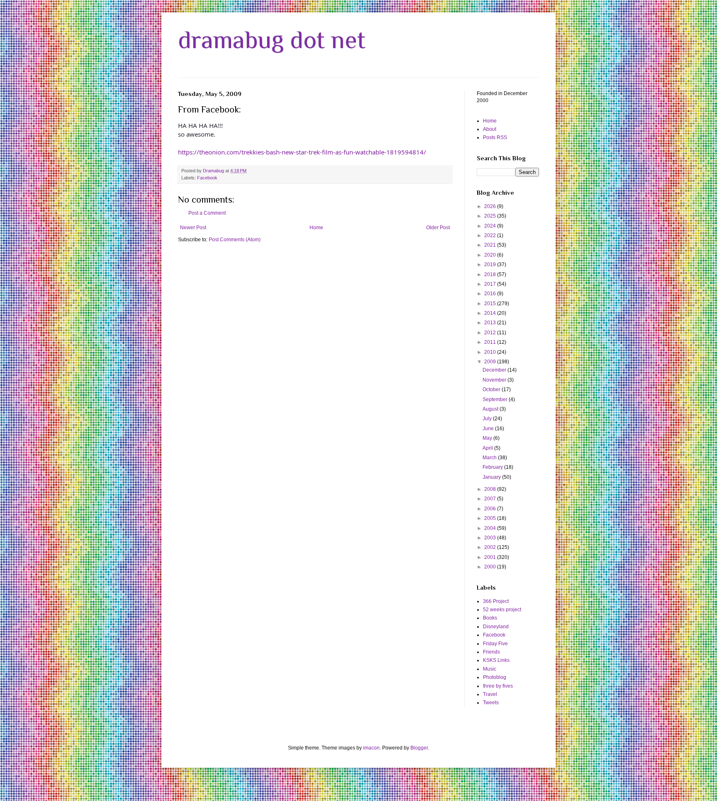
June (489, 428)
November (495, 380)
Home (316, 227)
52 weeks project (502, 609)
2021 (490, 245)
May (488, 438)
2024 (490, 226)
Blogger (419, 748)
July (488, 418)
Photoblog (494, 677)
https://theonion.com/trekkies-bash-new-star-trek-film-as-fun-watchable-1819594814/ (302, 152)
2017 (490, 284)
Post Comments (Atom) (235, 240)
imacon (371, 748)
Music (489, 669)
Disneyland (496, 627)
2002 (490, 547)
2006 (490, 509)
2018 (490, 274)
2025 (490, 216)
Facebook (207, 177)
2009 (490, 362)
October (492, 389)
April (488, 448)
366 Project (496, 601)
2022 (490, 235)
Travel (490, 694)
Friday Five (495, 644)
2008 (490, 489)
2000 (490, 567)
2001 (490, 557)
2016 (490, 293)
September (496, 399)
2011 (490, 342)
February (493, 467)
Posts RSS (495, 137)
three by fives (498, 686)
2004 (490, 528)
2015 (490, 303)
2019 (490, 264)
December (495, 370)
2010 (490, 352)
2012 (490, 333)
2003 (490, 538)
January (492, 477)
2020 (490, 255)
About (489, 129)
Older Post (438, 227)
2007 (490, 499)
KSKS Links (496, 660)
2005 (490, 518)
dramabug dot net (272, 40)
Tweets (491, 702)
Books (490, 618)
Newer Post (193, 227)
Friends (491, 652)
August (491, 409)
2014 (490, 313)
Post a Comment (207, 213)
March (490, 458)
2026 (490, 206)
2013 (490, 323)
